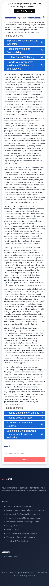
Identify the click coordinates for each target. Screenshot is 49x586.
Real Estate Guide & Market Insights (21, 533)
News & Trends (12, 529)
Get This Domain (24, 11)
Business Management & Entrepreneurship (25, 510)
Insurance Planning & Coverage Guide (22, 521)
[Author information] (43, 17)
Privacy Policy (12, 556)
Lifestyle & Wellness (14, 525)
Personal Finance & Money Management (23, 518)
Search (24, 460)
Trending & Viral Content (17, 541)
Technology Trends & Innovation (20, 537)
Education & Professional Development (23, 514)
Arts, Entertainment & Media (18, 506)
